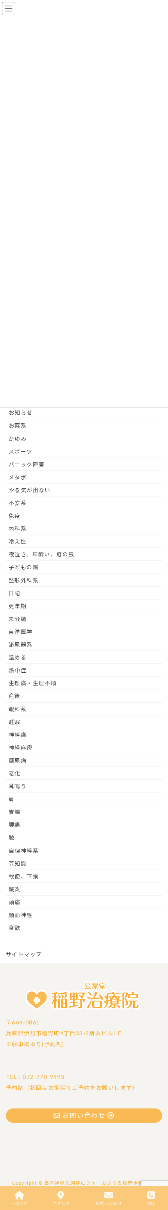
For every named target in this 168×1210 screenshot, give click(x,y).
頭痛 (15, 902)
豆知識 (18, 863)
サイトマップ (24, 954)
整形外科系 (24, 580)
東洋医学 (21, 631)
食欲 (15, 927)
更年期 (18, 606)
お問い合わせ (108, 1203)
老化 (15, 773)
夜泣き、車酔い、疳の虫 (41, 554)
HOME (20, 1203)
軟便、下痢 (24, 876)
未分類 (18, 619)
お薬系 (18, 425)
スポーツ (21, 451)
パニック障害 (27, 464)
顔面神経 (21, 915)
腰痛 (15, 824)
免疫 (15, 515)
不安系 (18, 503)
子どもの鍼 (24, 567)
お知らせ (21, 412)
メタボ (18, 477)
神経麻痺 (21, 747)
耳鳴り (18, 786)
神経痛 (18, 734)
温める (18, 657)
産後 (15, 696)
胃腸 (15, 811)
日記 (15, 593)
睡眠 (15, 722)
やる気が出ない (30, 490)
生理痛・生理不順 (33, 683)
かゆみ (18, 438)
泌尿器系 (21, 644)
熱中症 (18, 670)
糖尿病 (18, 760)
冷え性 (18, 541)
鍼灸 (15, 889)
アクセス (61, 1203)
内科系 (18, 528)
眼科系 (18, 709)
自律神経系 (24, 850)
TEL (151, 1203)
